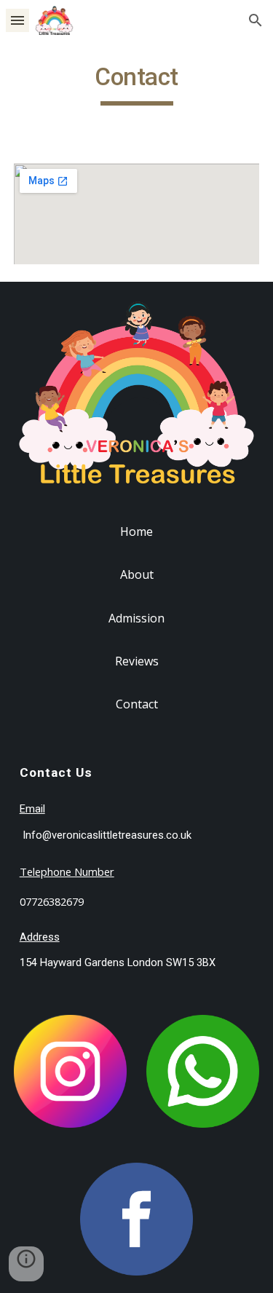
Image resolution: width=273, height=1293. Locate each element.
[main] (137, 83)
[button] (17, 20)
